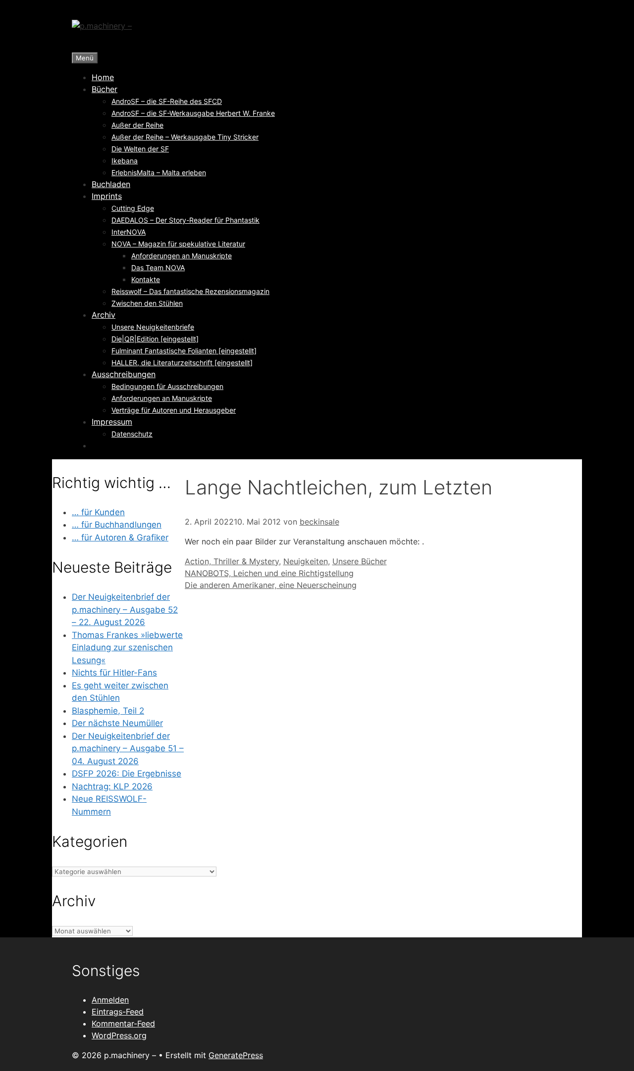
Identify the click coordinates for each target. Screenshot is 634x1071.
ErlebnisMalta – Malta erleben (158, 172)
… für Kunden (98, 512)
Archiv (103, 315)
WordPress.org (119, 1035)
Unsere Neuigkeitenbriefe (152, 327)
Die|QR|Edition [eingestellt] (155, 339)
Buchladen (111, 184)
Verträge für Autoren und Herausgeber (173, 410)
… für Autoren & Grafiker (120, 537)
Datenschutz (132, 434)
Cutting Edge (132, 208)
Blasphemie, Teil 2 (108, 711)
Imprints (107, 196)
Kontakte (145, 279)
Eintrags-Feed (118, 1012)
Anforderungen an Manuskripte (181, 255)
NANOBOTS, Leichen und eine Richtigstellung (269, 573)
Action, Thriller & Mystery (232, 561)
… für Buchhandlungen (116, 525)
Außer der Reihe (137, 125)
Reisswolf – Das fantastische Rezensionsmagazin (190, 291)
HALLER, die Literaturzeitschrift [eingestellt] (182, 362)
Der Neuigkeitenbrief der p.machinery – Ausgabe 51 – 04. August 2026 (128, 748)
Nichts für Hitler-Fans (114, 673)
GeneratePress (236, 1055)
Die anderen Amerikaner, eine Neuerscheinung (271, 585)
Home (103, 77)
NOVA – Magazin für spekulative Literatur (178, 244)
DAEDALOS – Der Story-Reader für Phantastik (185, 220)
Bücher (104, 89)
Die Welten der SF (140, 149)
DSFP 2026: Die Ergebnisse (126, 774)
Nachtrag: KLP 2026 (112, 786)
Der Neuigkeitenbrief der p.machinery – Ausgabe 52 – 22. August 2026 (125, 609)
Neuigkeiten (305, 561)
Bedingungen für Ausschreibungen (167, 386)
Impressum (112, 422)
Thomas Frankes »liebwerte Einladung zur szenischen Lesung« (127, 647)
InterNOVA (128, 232)
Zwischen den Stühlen (147, 303)
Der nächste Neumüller (117, 723)
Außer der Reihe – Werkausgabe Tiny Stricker (185, 137)
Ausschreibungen (124, 374)
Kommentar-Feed (123, 1023)
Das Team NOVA (158, 267)
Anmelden (110, 1000)
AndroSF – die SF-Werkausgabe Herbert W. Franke (193, 113)
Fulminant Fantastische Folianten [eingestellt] (184, 350)
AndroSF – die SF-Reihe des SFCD (166, 101)
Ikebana (124, 160)
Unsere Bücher (359, 561)
